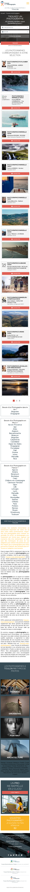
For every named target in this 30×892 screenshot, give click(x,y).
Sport (10, 769)
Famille (22, 762)
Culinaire (10, 767)
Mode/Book (20, 766)
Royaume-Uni (5, 842)
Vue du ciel (16, 769)
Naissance (16, 762)
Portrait (14, 766)
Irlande (10, 842)
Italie (13, 844)
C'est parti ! (15, 792)
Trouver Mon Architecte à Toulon (9, 864)
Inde (13, 842)
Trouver (15, 43)
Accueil (3, 13)
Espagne (16, 844)
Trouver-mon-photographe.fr (15, 557)
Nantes (13, 838)
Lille (7, 838)
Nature (22, 769)
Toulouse (21, 837)
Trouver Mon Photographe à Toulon (11, 881)
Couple (27, 762)
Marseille (9, 837)
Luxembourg (22, 842)
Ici (15, 828)
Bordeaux (26, 837)
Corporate (5, 769)
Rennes (22, 838)
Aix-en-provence (15, 837)
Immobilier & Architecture (8, 764)
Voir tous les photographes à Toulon (15, 522)
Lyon (6, 837)
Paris (3, 837)
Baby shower (7, 772)
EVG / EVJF (17, 772)
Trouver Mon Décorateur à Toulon (11, 872)
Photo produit (20, 764)
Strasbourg (17, 838)
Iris (12, 772)
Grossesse (9, 762)
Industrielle (25, 767)
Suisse (27, 842)
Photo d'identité (15, 771)
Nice (10, 838)
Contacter (16, 72)
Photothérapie (25, 771)
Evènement (17, 767)
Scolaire (7, 771)
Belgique (17, 842)
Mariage (3, 762)
